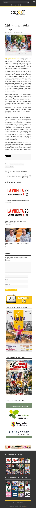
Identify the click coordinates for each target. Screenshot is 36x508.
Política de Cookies (14, 506)
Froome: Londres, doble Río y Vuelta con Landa (17, 176)
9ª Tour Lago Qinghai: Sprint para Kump (17, 171)
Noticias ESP (10, 32)
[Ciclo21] (18, 14)
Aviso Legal (28, 504)
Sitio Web (7, 284)
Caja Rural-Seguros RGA (17, 164)
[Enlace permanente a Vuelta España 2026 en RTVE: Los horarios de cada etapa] (18, 241)
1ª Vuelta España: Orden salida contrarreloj (17, 200)
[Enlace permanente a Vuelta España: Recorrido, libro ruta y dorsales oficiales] (18, 219)
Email (6, 279)
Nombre (7, 274)
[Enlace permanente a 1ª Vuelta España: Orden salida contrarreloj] (18, 198)
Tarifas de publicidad (22, 506)
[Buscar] (28, 2)
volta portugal (10, 166)
